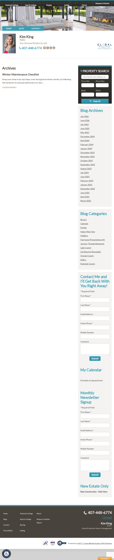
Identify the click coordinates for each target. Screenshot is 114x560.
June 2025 (84, 128)
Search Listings (31, 5)
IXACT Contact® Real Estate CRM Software (95, 543)
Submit (95, 358)
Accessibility (8, 531)
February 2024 (86, 144)
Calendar (84, 223)
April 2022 (84, 197)
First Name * (85, 296)
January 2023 (86, 184)
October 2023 (86, 160)
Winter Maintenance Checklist (20, 74)
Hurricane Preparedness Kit (92, 239)
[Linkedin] (50, 48)
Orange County (87, 256)
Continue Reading (9, 87)
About (84, 5)
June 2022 (84, 192)
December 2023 (87, 152)
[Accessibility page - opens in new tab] (62, 544)
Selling (66, 5)
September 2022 (87, 188)
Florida (83, 227)
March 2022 (85, 201)
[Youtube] (54, 48)
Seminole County (87, 264)
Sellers (83, 260)
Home (9, 28)
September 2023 (87, 164)
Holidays (84, 235)
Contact (35, 28)
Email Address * (87, 314)
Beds (83, 90)
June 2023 (84, 176)
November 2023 (87, 156)
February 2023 (86, 180)
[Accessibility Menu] (6, 553)
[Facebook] (47, 48)
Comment (84, 341)
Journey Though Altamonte (92, 243)
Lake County (85, 247)
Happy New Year (87, 231)
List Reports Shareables (90, 251)
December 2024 (87, 136)
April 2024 (84, 140)
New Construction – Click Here (93, 491)
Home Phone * (86, 323)
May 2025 (84, 132)
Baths (98, 90)
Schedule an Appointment (91, 380)
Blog (21, 28)
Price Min (85, 81)
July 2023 (84, 172)
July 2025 (84, 124)
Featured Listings (11, 5)
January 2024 (86, 148)
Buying (49, 5)
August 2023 (86, 168)
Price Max (100, 81)
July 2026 (84, 116)
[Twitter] (44, 48)
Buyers (83, 219)
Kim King (26, 36)
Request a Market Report (102, 5)
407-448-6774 (32, 48)
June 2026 (84, 120)
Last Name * (85, 305)
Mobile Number (87, 332)
